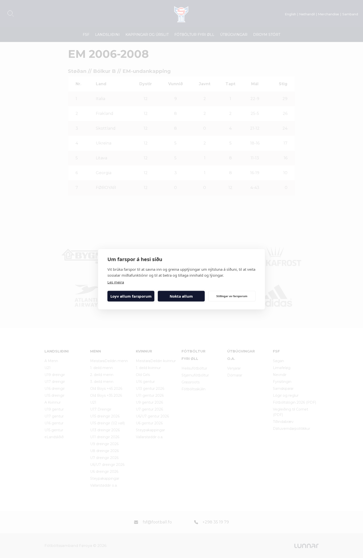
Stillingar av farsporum (231, 296)
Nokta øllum (181, 296)
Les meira (115, 281)
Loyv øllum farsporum (131, 296)
